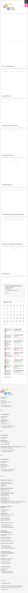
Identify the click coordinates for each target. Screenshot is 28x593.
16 (23, 314)
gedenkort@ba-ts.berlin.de (7, 526)
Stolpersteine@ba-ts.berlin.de (8, 572)
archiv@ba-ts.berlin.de (6, 563)
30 (23, 321)
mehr (7, 292)
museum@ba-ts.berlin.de (7, 406)
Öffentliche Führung (18, 350)
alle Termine (7, 377)
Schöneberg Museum (8, 155)
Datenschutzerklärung (6, 583)
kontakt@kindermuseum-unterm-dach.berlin (11, 502)
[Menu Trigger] (26, 1)
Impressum (4, 580)
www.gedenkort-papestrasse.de (8, 527)
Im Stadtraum (5, 273)
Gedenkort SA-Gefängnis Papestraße (12, 244)
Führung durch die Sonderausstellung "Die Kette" (18, 356)
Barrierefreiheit (5, 589)
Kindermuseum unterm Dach (10, 125)
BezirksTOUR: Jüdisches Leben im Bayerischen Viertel (18, 345)
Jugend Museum (6, 96)
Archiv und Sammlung (8, 66)
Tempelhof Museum (7, 185)
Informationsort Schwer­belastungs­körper (13, 214)
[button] (26, 5)
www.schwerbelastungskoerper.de (9, 548)
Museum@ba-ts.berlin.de (12, 290)
